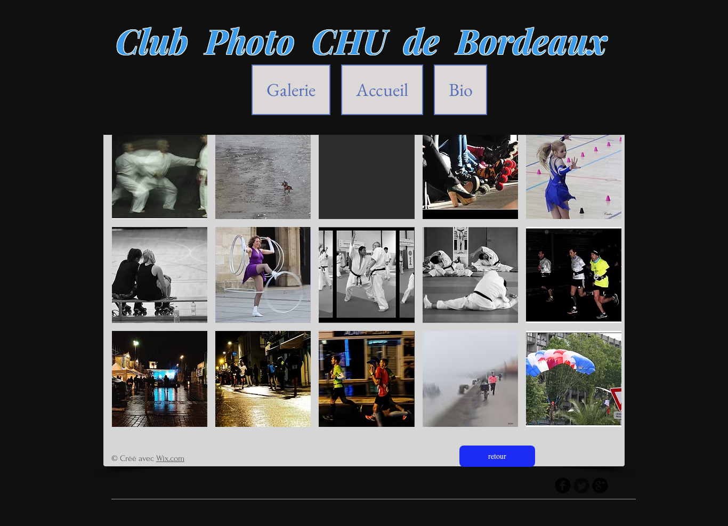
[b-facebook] (563, 485)
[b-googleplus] (600, 485)
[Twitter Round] (581, 485)
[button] (159, 171)
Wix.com (170, 458)
